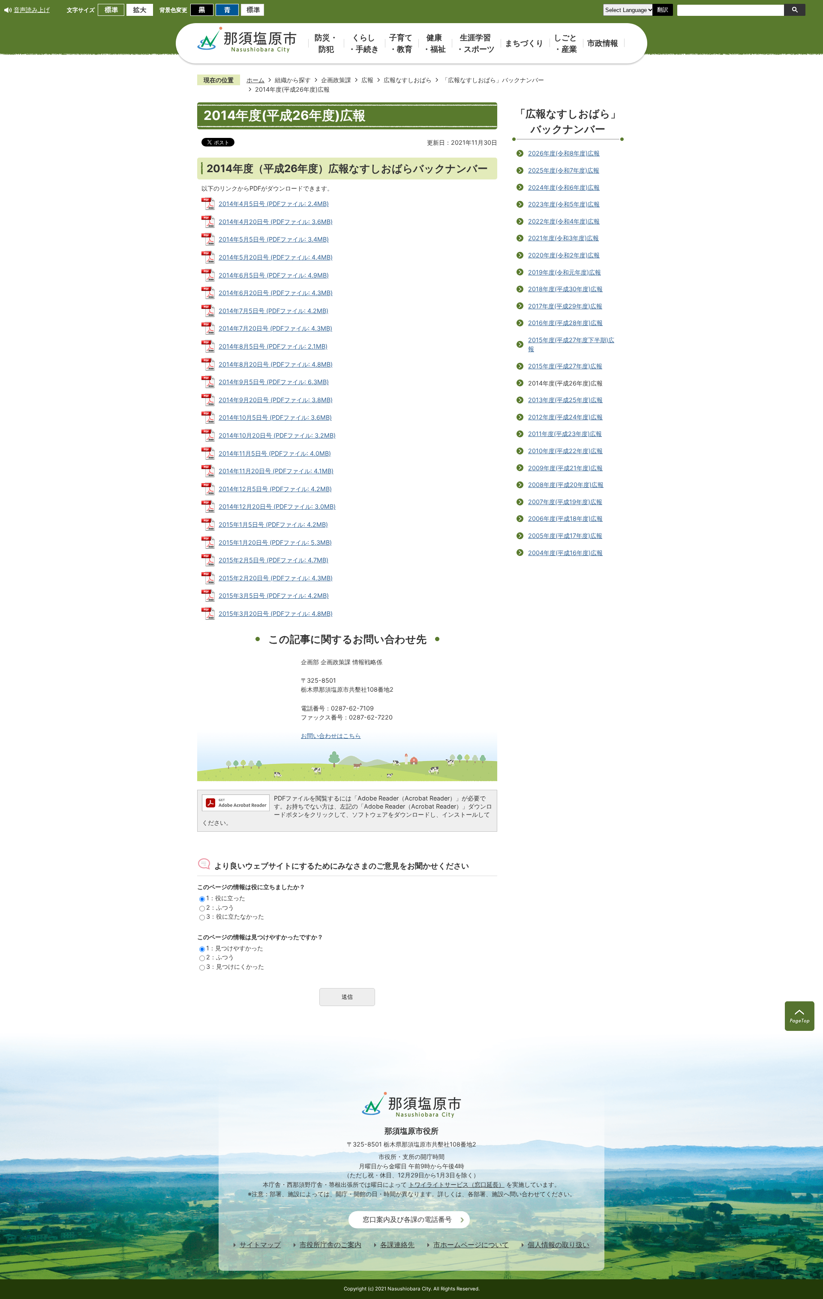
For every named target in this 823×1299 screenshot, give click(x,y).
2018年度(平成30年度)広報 (565, 289)
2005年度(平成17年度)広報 (565, 535)
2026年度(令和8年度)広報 (564, 153)
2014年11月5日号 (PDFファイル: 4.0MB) (275, 453)
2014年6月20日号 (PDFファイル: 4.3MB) (276, 292)
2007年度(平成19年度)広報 (565, 501)
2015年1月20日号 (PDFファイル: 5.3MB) (275, 542)
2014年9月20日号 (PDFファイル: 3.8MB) (276, 399)
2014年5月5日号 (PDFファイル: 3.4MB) (274, 239)
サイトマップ (260, 1245)
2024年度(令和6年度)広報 (564, 187)
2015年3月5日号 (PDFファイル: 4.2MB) (274, 595)
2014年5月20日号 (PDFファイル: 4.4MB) (276, 257)
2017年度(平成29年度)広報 (565, 306)
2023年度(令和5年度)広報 (564, 204)
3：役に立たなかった (235, 916)
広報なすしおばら (408, 80)
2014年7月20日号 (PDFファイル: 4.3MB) (275, 328)
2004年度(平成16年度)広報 (565, 552)
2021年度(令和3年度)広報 (563, 238)
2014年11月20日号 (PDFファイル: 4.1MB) (276, 471)
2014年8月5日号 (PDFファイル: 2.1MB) (273, 346)
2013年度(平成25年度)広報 (565, 399)
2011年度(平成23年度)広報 (565, 433)
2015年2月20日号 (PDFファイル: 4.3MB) (276, 578)
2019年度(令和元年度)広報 (564, 272)
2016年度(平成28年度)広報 (565, 322)
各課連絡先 (397, 1245)
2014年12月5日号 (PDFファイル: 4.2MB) (275, 489)
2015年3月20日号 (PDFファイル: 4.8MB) (276, 613)
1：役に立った (225, 898)
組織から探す (293, 80)
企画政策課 (336, 80)
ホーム (255, 80)
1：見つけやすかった (234, 948)
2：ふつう (220, 907)
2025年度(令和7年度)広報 (563, 170)
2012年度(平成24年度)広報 (565, 417)
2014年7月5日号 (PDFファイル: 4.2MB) (273, 310)
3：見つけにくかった (235, 966)
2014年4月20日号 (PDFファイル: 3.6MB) (276, 221)
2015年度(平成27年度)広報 (565, 366)
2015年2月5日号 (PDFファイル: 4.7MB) (273, 560)
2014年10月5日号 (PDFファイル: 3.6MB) (275, 417)
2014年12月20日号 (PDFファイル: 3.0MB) (277, 506)
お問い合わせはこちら (331, 735)
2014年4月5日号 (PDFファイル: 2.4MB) (274, 203)
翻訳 (662, 9)
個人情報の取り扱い (558, 1245)
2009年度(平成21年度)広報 (565, 468)
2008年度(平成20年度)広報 (566, 484)
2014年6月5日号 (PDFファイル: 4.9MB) (274, 275)
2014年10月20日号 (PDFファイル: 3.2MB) (277, 435)
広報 (367, 80)
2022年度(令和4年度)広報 (564, 221)
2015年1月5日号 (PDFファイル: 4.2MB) (273, 524)
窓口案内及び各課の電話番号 (407, 1219)
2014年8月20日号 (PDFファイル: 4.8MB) (276, 364)
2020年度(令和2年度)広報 (564, 255)
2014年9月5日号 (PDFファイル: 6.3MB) (274, 381)
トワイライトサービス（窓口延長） (456, 1184)
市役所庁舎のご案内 (330, 1245)
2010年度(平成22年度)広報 (565, 450)
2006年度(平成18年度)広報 (565, 518)
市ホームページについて (471, 1245)
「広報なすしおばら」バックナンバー (493, 80)
